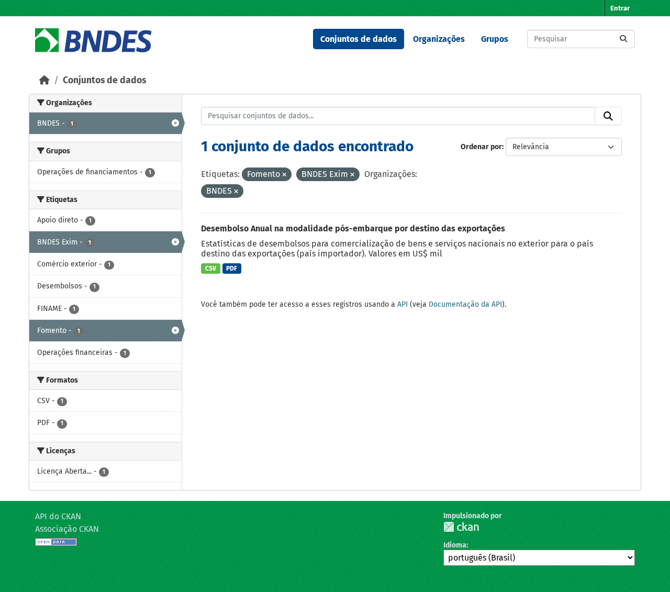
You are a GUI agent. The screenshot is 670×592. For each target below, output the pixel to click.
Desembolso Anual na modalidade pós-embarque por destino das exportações (353, 228)
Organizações (439, 39)
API (402, 304)
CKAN (461, 526)
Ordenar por (481, 146)
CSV (210, 268)
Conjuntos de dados (358, 39)
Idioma (454, 545)
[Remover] (284, 175)
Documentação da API (465, 304)
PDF (231, 268)
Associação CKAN (67, 529)
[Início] (44, 80)
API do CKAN (58, 516)
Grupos (494, 39)
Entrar (620, 8)
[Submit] (623, 39)
